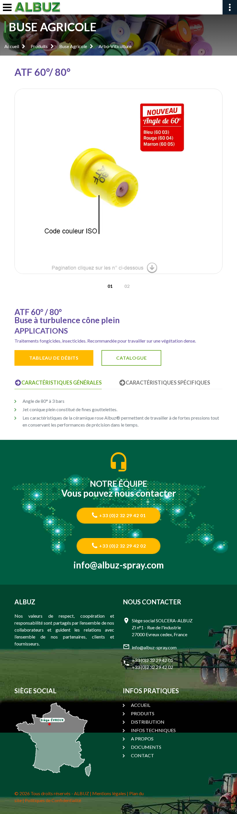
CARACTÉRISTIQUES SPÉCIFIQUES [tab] (168, 382)
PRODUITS (142, 713)
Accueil (11, 46)
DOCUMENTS (146, 747)
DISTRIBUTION (147, 722)
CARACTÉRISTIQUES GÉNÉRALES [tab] (61, 382)
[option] (118, 181)
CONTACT (142, 755)
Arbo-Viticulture (115, 46)
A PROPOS (142, 738)
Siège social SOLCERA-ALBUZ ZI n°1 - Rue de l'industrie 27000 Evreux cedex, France (162, 627)
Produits (39, 46)
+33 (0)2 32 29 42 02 (122, 545)
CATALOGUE (131, 358)
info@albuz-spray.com (118, 564)
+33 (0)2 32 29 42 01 (122, 515)
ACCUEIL (140, 705)
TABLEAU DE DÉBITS (54, 358)
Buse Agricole (73, 46)
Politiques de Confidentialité (53, 800)
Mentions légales (109, 793)
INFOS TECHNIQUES (153, 730)
